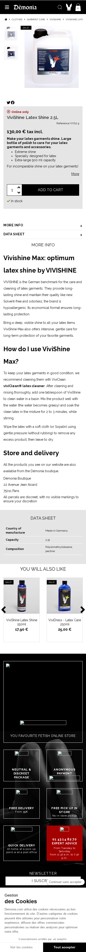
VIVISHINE (10, 282)
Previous (3, 608)
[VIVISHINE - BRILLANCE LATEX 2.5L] (52, 57)
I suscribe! (43, 881)
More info (13, 225)
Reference (62, 123)
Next (82, 608)
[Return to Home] (5, 19)
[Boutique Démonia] (25, 7)
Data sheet (14, 234)
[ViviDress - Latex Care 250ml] (65, 596)
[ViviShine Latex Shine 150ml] (21, 596)
